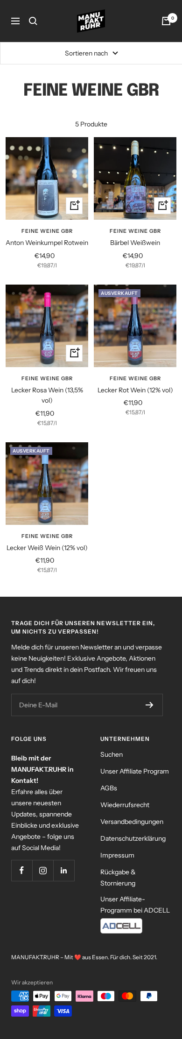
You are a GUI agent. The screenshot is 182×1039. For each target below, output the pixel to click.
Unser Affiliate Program (134, 771)
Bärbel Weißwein (135, 242)
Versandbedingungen (131, 821)
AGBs (108, 788)
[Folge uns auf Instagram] (42, 870)
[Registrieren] (150, 705)
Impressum (117, 855)
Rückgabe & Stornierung (118, 877)
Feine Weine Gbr (47, 231)
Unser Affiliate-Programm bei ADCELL (135, 904)
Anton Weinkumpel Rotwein (47, 242)
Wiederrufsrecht (124, 805)
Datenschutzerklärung (133, 838)
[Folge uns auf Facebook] (21, 870)
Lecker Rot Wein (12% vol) (135, 390)
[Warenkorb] (166, 21)
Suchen (111, 754)
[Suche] (33, 21)
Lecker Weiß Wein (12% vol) (47, 548)
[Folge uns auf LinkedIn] (63, 870)
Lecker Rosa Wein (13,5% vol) (47, 395)
